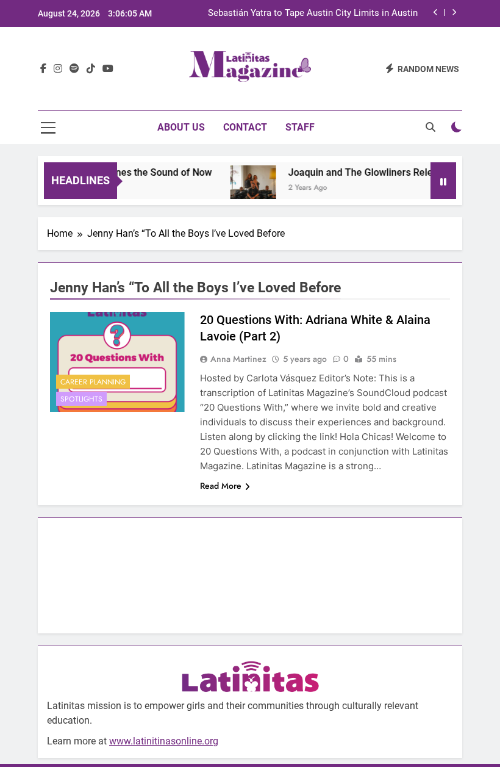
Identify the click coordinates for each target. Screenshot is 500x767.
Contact (245, 127)
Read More (220, 486)
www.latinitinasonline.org (163, 741)
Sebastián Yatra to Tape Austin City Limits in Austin (313, 13)
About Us (181, 127)
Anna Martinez (238, 359)
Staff (300, 127)
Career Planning (93, 381)
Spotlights (81, 399)
